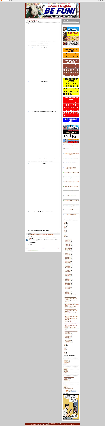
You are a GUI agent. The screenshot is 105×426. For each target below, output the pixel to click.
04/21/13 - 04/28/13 (68, 284)
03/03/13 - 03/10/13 (68, 293)
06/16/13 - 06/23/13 (68, 274)
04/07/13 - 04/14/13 (68, 287)
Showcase (51, 234)
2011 (65, 345)
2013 (65, 236)
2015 (65, 234)
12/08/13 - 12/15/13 (68, 241)
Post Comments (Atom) (34, 250)
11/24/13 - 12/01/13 (68, 244)
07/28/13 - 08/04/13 (68, 266)
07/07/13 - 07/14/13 (68, 270)
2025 (65, 221)
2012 (65, 344)
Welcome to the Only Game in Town (68, 388)
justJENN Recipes (66, 371)
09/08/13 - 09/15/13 (68, 258)
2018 (65, 230)
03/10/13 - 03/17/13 (68, 292)
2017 (65, 231)
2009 (65, 348)
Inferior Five (41, 234)
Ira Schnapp (45, 234)
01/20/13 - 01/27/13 (68, 340)
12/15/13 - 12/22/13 (68, 240)
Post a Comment (29, 244)
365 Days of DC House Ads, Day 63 (70, 312)
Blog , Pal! (65, 361)
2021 (65, 226)
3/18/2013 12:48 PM (32, 242)
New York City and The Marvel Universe (69, 377)
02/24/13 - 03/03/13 (68, 333)
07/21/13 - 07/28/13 (68, 267)
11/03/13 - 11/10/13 (68, 248)
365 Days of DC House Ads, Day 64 (70, 309)
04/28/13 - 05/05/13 (68, 283)
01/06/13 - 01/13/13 (68, 342)
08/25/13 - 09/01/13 (68, 261)
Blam (30, 238)
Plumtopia (65, 378)
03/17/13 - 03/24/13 (68, 291)
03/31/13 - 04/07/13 (68, 288)
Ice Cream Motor (66, 370)
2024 (65, 222)
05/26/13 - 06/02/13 (68, 278)
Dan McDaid (65, 364)
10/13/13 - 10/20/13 (68, 252)
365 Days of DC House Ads (34, 234)
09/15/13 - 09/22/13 (68, 257)
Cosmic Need (65, 363)
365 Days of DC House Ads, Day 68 (70, 297)
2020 (65, 227)
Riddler (49, 234)
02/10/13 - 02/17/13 (68, 336)
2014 (65, 235)
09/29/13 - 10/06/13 (68, 254)
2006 (65, 352)
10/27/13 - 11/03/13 (68, 249)
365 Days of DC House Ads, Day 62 (35, 21)
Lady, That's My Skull (66, 372)
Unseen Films (65, 386)
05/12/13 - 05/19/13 (68, 280)
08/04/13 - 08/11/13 (68, 265)
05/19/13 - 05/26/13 (68, 279)
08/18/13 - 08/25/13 (68, 262)
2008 (65, 349)
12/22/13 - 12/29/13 (68, 239)
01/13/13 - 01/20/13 (68, 341)
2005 (65, 353)
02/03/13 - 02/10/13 (68, 337)
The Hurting (65, 369)
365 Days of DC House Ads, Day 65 (70, 307)
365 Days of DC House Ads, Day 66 (70, 306)
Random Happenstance (67, 380)
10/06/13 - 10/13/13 (68, 253)
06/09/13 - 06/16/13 (68, 275)
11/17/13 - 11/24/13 (68, 245)
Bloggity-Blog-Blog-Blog (67, 362)
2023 (65, 223)
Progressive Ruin (66, 379)
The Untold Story (66, 387)
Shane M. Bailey (66, 381)
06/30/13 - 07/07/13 (68, 271)
